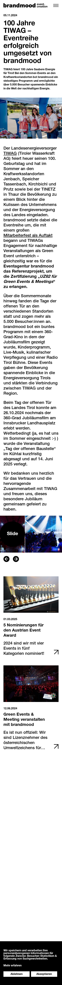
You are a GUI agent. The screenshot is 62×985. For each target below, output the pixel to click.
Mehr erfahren (12, 965)
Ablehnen (17, 974)
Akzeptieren (44, 974)
